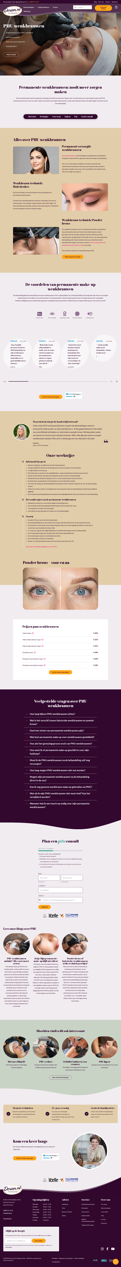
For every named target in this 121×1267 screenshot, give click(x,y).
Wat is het (32, 116)
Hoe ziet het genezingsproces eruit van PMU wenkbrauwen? (61, 743)
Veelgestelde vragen (87, 1225)
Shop (63, 1208)
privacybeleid (8, 1247)
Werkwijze (44, 116)
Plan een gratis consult (72, 257)
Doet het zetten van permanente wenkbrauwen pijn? (57, 730)
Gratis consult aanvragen (50, 397)
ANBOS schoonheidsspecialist (88, 1220)
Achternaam (64, 882)
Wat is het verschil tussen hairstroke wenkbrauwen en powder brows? (62, 722)
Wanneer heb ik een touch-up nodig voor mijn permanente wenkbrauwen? (60, 805)
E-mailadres (42, 885)
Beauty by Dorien (67, 1212)
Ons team (104, 1204)
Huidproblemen (43, 7)
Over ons (101, 2)
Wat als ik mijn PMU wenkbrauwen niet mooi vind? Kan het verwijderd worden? (60, 795)
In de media (104, 1212)
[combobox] (40, 900)
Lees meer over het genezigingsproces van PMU (41, 546)
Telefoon (41, 895)
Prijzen (55, 7)
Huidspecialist (85, 1215)
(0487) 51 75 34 (34, 2)
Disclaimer (55, 1258)
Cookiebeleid (56, 1262)
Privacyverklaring (79, 1258)
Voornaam (41, 882)
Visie (102, 1215)
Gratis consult (11, 54)
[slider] (60, 588)
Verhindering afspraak (87, 1204)
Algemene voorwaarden (66, 1258)
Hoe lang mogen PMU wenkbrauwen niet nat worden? (57, 770)
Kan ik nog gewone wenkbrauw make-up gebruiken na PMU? (61, 787)
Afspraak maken (103, 8)
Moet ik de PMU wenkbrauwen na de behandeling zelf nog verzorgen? (60, 762)
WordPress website (32, 1258)
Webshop (27, 11)
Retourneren (85, 1212)
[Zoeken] (75, 7)
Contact (107, 2)
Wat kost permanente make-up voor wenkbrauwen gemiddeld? (62, 737)
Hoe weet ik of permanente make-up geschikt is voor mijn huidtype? (59, 752)
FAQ (75, 116)
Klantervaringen (106, 1208)
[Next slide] (116, 381)
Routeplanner (7, 1218)
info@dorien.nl (7, 1213)
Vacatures (115, 2)
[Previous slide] (111, 381)
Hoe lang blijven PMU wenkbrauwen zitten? (52, 714)
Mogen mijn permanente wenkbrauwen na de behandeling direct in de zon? (59, 778)
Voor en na (56, 116)
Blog (95, 2)
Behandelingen (29, 7)
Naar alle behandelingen (60, 1077)
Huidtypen (65, 1204)
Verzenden (84, 1208)
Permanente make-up (69, 155)
